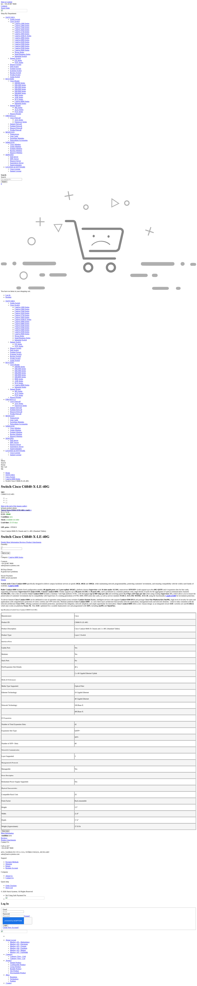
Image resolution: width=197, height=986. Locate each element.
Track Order (5, 8)
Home (7, 473)
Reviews (4, 838)
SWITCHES (10, 475)
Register (8, 297)
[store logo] (14, 11)
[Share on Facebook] (6, 498)
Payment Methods (11, 862)
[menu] (2, 459)
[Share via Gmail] (6, 502)
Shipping (8, 864)
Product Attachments (8, 840)
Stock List (9, 888)
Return (7, 866)
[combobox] (11, 179)
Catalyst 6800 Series (12, 479)
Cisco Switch (10, 477)
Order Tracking (11, 886)
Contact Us (9, 878)
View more (5, 831)
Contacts (4, 6)
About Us (9, 876)
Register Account (11, 868)
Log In (7, 295)
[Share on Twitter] (6, 500)
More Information (7, 833)
